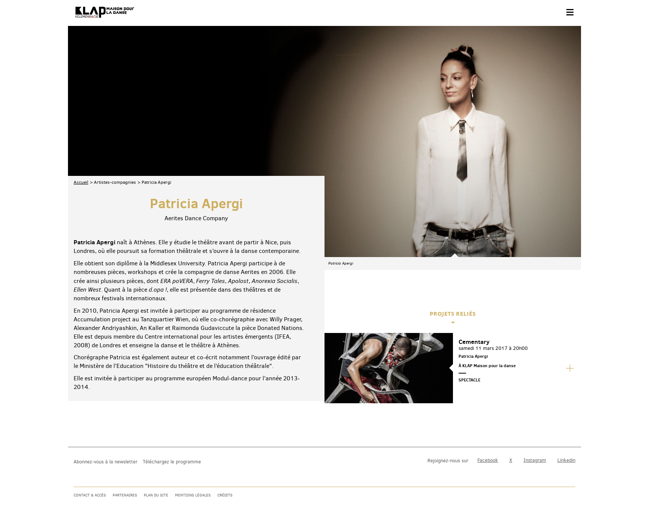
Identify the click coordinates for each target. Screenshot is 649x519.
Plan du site (156, 495)
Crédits (224, 495)
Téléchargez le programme (172, 461)
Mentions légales (193, 495)
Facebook (487, 460)
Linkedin (566, 460)
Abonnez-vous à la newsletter (105, 461)
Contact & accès (90, 495)
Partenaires (125, 495)
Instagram (535, 460)
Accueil (81, 182)
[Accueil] (105, 12)
